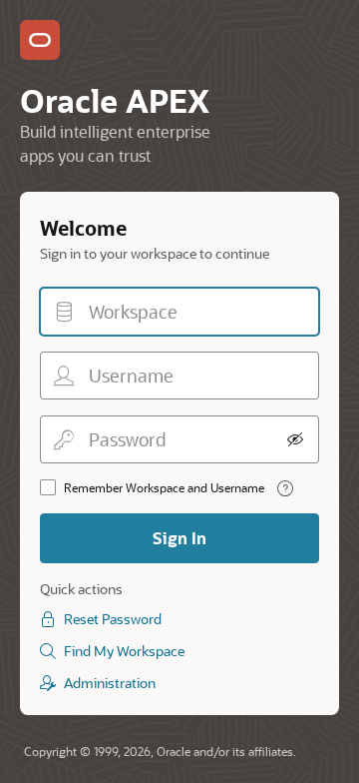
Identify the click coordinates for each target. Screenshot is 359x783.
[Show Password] (295, 439)
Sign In (179, 537)
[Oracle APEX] (40, 40)
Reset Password (113, 618)
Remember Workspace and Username (164, 487)
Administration (110, 682)
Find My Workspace (124, 650)
